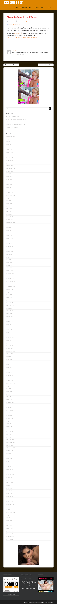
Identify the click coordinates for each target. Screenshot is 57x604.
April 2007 (9, 525)
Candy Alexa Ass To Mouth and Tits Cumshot (16, 124)
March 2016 (10, 238)
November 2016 (11, 216)
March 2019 (10, 182)
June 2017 (9, 203)
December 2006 (10, 536)
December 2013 (10, 310)
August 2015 (10, 257)
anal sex (31, 7)
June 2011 (9, 391)
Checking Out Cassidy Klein (12, 127)
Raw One (19, 21)
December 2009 (10, 439)
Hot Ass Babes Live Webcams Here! (19, 7)
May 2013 (9, 329)
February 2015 (10, 273)
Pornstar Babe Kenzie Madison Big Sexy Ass (16, 119)
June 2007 (9, 520)
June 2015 (9, 262)
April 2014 (9, 300)
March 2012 (10, 367)
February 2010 (10, 434)
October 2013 (10, 316)
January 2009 (10, 469)
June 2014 (9, 294)
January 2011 (10, 404)
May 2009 (9, 458)
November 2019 (11, 163)
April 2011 (9, 396)
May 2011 (9, 394)
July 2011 (9, 388)
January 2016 (10, 243)
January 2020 (10, 157)
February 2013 (10, 337)
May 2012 (9, 362)
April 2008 (9, 493)
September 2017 (11, 195)
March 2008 (10, 496)
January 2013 (10, 340)
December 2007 (10, 504)
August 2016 (10, 225)
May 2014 (9, 297)
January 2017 (10, 214)
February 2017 (10, 211)
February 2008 (10, 499)
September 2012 (11, 351)
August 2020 (10, 139)
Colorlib (42, 602)
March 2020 (10, 152)
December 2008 (10, 472)
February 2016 (10, 241)
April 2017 (9, 208)
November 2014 (11, 281)
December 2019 (10, 160)
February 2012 (10, 370)
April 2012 (9, 364)
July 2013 (9, 324)
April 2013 (9, 332)
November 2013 (11, 313)
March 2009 (10, 464)
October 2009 (10, 445)
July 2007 (9, 517)
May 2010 (9, 426)
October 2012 (10, 348)
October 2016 (10, 219)
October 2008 (10, 477)
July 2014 (9, 292)
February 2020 (10, 155)
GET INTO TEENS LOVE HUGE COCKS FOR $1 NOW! (28, 589)
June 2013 (9, 327)
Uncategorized (26, 21)
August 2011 (10, 386)
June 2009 (9, 456)
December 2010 (10, 407)
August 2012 (10, 353)
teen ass (49, 7)
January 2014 (10, 308)
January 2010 (10, 437)
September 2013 (11, 319)
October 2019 (10, 165)
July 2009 (9, 453)
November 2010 (11, 410)
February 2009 (10, 466)
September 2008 (11, 480)
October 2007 (10, 509)
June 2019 (9, 176)
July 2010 (9, 421)
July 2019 (9, 173)
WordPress (51, 602)
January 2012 (10, 372)
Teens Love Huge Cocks (30, 582)
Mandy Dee (9, 27)
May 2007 (9, 523)
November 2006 (11, 539)
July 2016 (9, 227)
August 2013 (10, 321)
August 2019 (10, 171)
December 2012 (10, 343)
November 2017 (11, 190)
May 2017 (9, 206)
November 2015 (11, 249)
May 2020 (9, 147)
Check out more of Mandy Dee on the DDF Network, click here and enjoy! (22, 37)
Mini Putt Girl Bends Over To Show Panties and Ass (17, 122)
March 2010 (10, 431)
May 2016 (9, 233)
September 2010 (11, 415)
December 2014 (10, 278)
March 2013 (10, 335)
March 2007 (10, 528)
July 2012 (9, 356)
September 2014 (11, 286)
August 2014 (10, 289)
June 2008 (9, 488)
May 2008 (9, 490)
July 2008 (9, 485)
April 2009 (9, 461)
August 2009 (10, 450)
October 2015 (10, 251)
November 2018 (11, 184)
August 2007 (10, 515)
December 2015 (10, 246)
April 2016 (9, 235)
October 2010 (10, 413)
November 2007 (11, 507)
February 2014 (10, 305)
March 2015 (10, 270)
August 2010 (10, 418)
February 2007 (10, 531)
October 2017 (10, 192)
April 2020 (9, 149)
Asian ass (37, 7)
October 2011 (10, 380)
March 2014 (10, 302)
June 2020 (9, 144)
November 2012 (11, 345)
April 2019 (9, 179)
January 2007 (10, 533)
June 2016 (9, 230)
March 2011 (10, 399)
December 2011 (10, 375)
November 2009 (11, 442)
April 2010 (9, 429)
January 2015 (10, 276)
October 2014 (10, 284)
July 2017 (9, 200)
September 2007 (11, 512)
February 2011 (10, 402)
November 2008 (11, 474)
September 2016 (11, 222)
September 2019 (11, 168)
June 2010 (9, 423)
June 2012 (9, 359)
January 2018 (10, 187)
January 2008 (10, 501)
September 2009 (11, 447)
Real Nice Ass (27, 602)
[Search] (50, 108)
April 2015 (9, 267)
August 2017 (10, 198)
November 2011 (11, 378)
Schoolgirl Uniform (25, 39)
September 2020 (11, 136)
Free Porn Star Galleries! (11, 594)
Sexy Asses (43, 7)
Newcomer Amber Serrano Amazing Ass (15, 116)
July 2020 (9, 141)
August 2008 (10, 482)
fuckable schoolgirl (18, 33)
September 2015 (11, 254)
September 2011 (11, 383)
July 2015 (9, 259)
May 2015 (9, 265)
